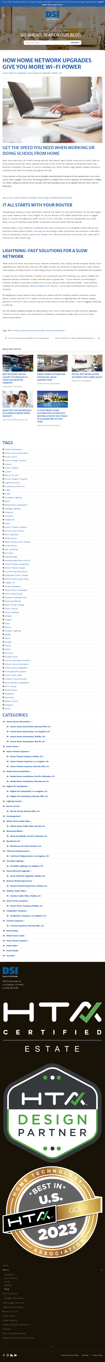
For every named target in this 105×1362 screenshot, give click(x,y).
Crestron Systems (14, 921)
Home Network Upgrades (14, 73)
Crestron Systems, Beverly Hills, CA (27, 926)
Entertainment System (15, 671)
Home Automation (56, 330)
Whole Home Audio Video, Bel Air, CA (27, 826)
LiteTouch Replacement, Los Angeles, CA (29, 856)
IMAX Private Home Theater (18, 542)
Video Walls (9, 1316)
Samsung (9, 697)
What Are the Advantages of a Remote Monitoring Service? (17, 413)
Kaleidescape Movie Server (17, 560)
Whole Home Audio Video (17, 579)
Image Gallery (10, 1320)
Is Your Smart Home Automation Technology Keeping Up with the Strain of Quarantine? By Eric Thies (52, 416)
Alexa (7, 638)
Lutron (8, 471)
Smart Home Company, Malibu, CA (26, 906)
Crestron (9, 512)
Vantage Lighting (12, 508)
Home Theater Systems (16, 527)
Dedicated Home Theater (16, 575)
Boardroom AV (13, 841)
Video (7, 490)
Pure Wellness (11, 534)
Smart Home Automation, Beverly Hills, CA (30, 726)
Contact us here (10, 314)
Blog (6, 1289)
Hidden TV (10, 583)
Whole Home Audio (15, 936)
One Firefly (74, 1355)
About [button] (6, 1270)
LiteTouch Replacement (17, 851)
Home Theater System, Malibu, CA (26, 756)
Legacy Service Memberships (18, 1338)
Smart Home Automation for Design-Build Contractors (51, 377)
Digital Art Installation (82, 381)
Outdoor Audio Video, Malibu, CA (25, 896)
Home (5, 1265)
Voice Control (11, 608)
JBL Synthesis (11, 549)
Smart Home (11, 457)
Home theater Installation (17, 683)
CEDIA (8, 645)
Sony (7, 623)
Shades (8, 616)
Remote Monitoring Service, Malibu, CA (28, 886)
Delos (7, 523)
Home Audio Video (13, 675)
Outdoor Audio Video (16, 891)
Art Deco (9, 553)
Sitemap (85, 1355)
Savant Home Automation (17, 664)
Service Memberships (14, 1333)
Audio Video (11, 946)
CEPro (8, 649)
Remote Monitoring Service (15, 420)
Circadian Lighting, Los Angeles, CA (26, 866)
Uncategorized (13, 816)
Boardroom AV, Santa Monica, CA (25, 846)
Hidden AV (10, 520)
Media (8, 634)
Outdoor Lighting (13, 631)
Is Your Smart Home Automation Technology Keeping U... (30, 338)
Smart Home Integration (16, 668)
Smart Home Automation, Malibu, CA (27, 736)
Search (75, 43)
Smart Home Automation (34, 330)
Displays (9, 705)
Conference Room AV (15, 486)
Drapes (8, 620)
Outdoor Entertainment (16, 597)
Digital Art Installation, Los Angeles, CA (28, 791)
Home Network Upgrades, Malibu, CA (44, 73)
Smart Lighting (12, 612)
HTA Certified (10, 1294)
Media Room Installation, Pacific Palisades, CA (32, 776)
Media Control (11, 701)
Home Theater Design (15, 568)
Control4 (9, 516)
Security (9, 653)
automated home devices (46, 286)
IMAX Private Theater (15, 605)
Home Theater (11, 468)
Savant (8, 464)
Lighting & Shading (13, 1307)
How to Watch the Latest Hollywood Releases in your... (77, 338)
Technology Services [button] (13, 1303)
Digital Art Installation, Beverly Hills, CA (29, 796)
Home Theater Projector (16, 479)
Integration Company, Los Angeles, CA (28, 916)
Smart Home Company (17, 901)
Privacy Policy (97, 1355)
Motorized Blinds (13, 601)
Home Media (12, 950)
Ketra (7, 501)
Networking (11, 931)
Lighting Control (12, 483)
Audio (7, 494)
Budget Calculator (14, 1298)
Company (9, 1275)
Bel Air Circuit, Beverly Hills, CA (25, 811)
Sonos (8, 627)
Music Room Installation (16, 590)
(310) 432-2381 (11, 988)
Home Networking (13, 594)
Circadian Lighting (13, 497)
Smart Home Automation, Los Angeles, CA (30, 731)
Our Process (11, 1278)
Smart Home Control (14, 531)
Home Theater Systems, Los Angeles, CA (29, 761)
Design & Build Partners (16, 1325)
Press (7, 1282)
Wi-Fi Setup (14, 330)
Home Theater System (15, 460)
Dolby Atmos (11, 546)
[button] (4, 16)
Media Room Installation (16, 505)
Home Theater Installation (17, 564)
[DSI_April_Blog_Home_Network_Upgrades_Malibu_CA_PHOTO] (52, 110)
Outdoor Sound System (16, 679)
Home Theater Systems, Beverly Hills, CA (29, 766)
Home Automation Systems (18, 660)
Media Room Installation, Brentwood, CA (29, 781)
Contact (7, 1329)
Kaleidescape (11, 557)
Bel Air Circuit (11, 475)
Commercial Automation (16, 571)
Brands (8, 1285)
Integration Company (12, 386)
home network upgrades (69, 180)
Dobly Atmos (11, 538)
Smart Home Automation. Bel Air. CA (27, 741)
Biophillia (9, 694)
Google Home (11, 657)
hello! (7, 708)
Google (8, 642)
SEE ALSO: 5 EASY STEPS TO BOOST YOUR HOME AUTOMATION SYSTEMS (37, 198)
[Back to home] (52, 16)
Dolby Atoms (11, 690)
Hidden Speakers (13, 586)
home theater (41, 234)
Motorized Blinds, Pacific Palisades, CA (28, 836)
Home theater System (16, 941)
